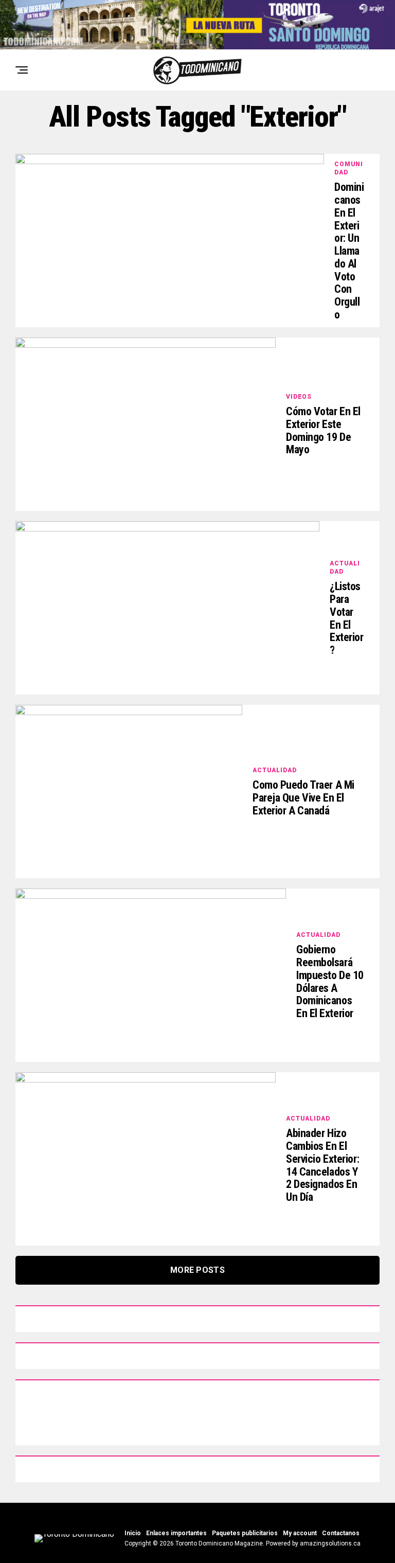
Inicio (132, 1533)
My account (300, 1533)
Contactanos (341, 1533)
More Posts (197, 1270)
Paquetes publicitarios (245, 1533)
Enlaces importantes (176, 1533)
